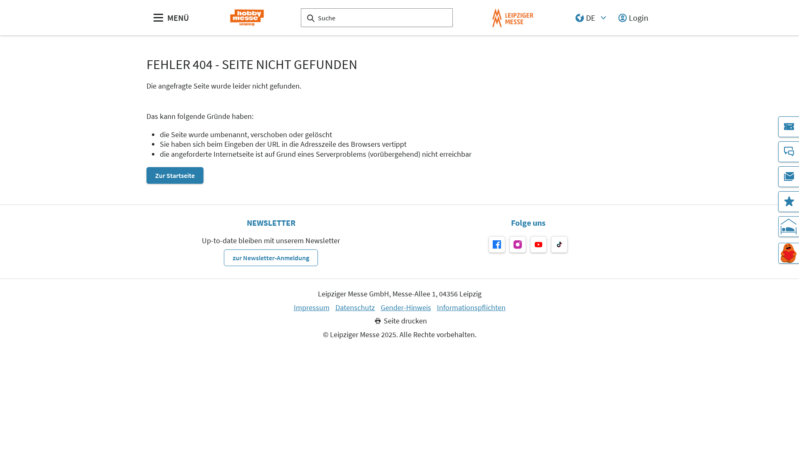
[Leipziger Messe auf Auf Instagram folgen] (517, 244)
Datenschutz (355, 307)
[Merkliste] (788, 201)
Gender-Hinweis (406, 307)
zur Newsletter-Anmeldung (271, 258)
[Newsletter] (788, 176)
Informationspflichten (471, 307)
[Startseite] (247, 17)
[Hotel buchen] (788, 226)
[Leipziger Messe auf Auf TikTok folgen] (559, 244)
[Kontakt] (788, 151)
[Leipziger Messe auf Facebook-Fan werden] (497, 244)
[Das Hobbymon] (788, 253)
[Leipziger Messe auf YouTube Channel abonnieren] (538, 244)
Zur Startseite (175, 175)
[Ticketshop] (788, 126)
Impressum (312, 307)
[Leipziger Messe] (513, 17)
